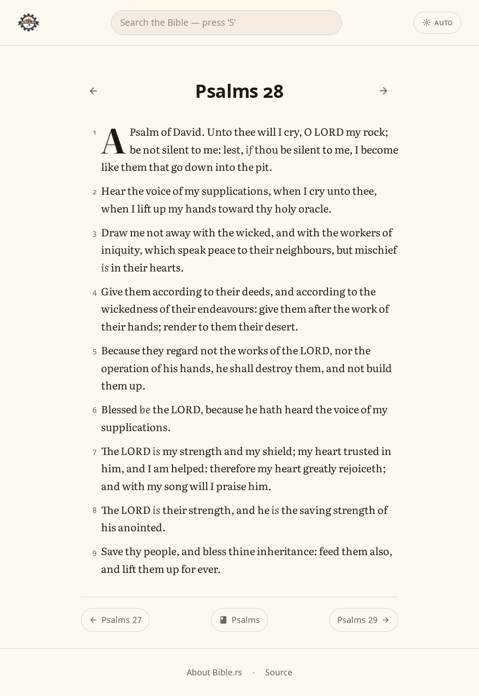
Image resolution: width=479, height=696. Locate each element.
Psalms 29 (357, 619)
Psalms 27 (122, 619)
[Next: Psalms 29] (383, 91)
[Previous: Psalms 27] (93, 91)
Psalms (246, 619)
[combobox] (226, 22)
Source (278, 672)
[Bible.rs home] (28, 22)
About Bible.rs (214, 672)
